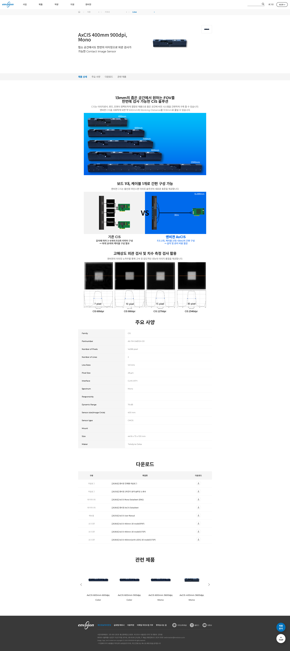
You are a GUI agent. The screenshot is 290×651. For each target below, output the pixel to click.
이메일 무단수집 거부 (145, 625)
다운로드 (109, 76)
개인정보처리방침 (104, 625)
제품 (89, 12)
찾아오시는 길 (161, 625)
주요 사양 (96, 76)
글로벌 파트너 (119, 625)
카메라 (107, 12)
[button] (209, 584)
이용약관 (130, 625)
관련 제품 (121, 76)
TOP (281, 640)
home (79, 12)
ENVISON (7, 4)
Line (135, 12)
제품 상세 (82, 76)
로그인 (271, 4)
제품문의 (281, 627)
